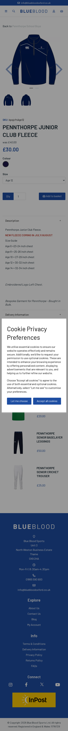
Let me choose (19, 401)
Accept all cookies (47, 401)
